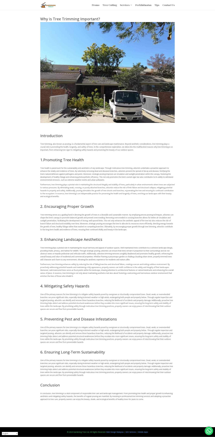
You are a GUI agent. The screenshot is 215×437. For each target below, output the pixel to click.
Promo (95, 5)
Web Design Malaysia (115, 432)
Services (125, 5)
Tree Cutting (110, 5)
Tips (157, 5)
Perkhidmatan (143, 5)
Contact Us (168, 5)
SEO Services (131, 432)
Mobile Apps (143, 432)
